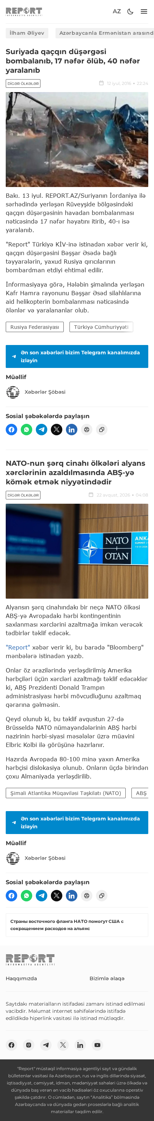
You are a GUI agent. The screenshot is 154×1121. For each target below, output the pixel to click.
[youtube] (97, 1045)
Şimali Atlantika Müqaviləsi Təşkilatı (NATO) (65, 793)
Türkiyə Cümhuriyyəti (101, 327)
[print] (86, 429)
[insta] (28, 1045)
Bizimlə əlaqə (107, 978)
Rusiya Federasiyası (34, 327)
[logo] (24, 11)
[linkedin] (71, 429)
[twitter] (56, 429)
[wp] (26, 429)
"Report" (18, 647)
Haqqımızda (21, 978)
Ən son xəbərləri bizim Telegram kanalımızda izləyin (80, 356)
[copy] (101, 429)
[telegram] (41, 429)
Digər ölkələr (23, 83)
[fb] (11, 429)
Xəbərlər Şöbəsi (45, 392)
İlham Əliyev (27, 33)
